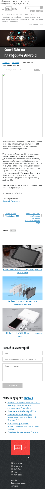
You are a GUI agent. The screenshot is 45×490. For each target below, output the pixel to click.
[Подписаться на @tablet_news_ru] (39, 11)
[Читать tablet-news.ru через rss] (31, 11)
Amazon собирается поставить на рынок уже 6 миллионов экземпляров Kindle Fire (24, 405)
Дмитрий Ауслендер (11, 201)
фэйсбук (17, 469)
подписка (18, 463)
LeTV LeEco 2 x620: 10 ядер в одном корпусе (23, 334)
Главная (6, 62)
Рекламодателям (18, 483)
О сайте (14, 480)
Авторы (14, 486)
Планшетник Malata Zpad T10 (12, 214)
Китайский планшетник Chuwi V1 (23, 432)
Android (15, 62)
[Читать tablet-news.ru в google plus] (42, 11)
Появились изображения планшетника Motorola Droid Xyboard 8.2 (22, 417)
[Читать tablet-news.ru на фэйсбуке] (37, 11)
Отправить (12, 385)
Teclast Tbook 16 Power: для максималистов (22, 303)
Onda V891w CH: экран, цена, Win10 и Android (22, 271)
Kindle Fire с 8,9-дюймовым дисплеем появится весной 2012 (32, 218)
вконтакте (18, 466)
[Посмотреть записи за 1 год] (28, 457)
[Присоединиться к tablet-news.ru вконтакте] (34, 11)
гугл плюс (18, 475)
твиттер (17, 472)
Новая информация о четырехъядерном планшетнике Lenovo (23, 426)
